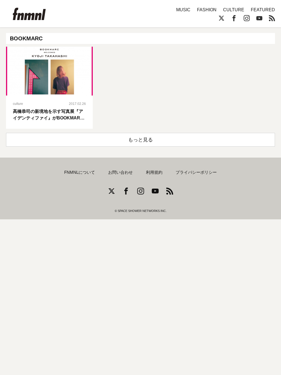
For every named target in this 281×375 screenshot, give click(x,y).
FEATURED (263, 9)
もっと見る (140, 139)
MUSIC (183, 9)
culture (18, 103)
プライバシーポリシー (196, 172)
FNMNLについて (79, 172)
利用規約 (154, 172)
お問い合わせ (120, 172)
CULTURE (233, 9)
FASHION (207, 9)
